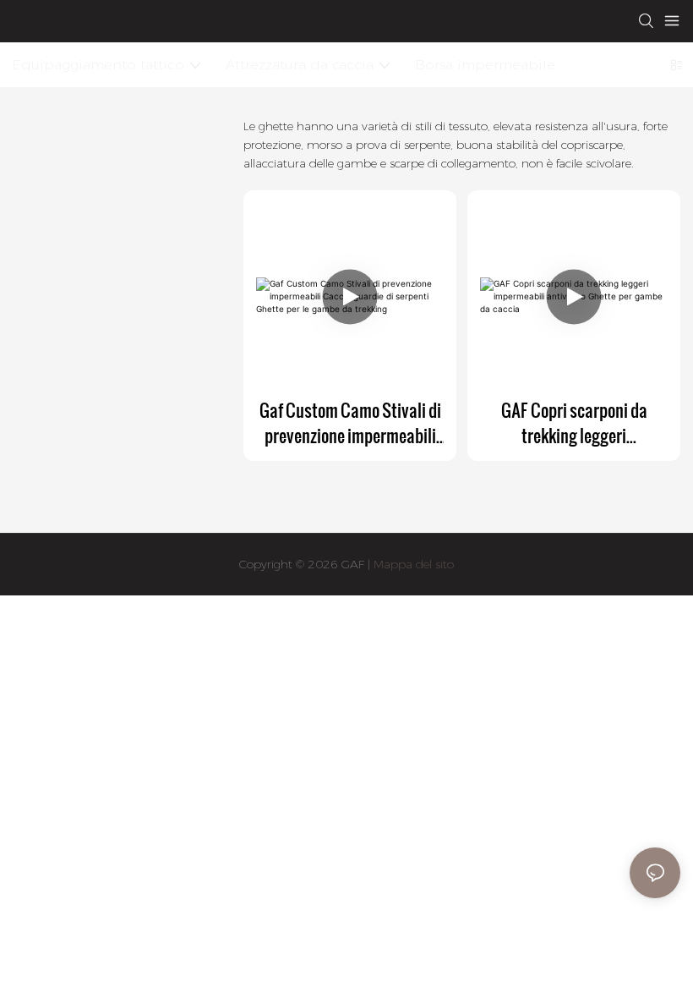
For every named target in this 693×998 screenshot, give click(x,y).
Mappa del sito (412, 564)
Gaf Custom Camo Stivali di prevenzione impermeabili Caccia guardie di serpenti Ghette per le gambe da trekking (350, 423)
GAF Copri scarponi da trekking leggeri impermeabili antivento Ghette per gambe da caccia (574, 423)
